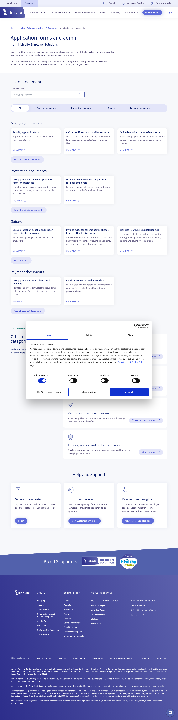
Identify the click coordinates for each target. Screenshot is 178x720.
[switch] (73, 380)
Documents (129, 12)
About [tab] (130, 334)
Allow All (129, 392)
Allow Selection (89, 392)
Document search (19, 88)
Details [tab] (89, 334)
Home (13, 28)
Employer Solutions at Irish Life (31, 28)
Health (103, 12)
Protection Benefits (84, 12)
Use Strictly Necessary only (49, 392)
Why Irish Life (36, 12)
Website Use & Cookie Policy (131, 362)
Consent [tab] (47, 335)
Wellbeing (115, 12)
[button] (12, 12)
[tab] (11, 3)
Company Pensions (59, 12)
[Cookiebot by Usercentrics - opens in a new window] (136, 326)
